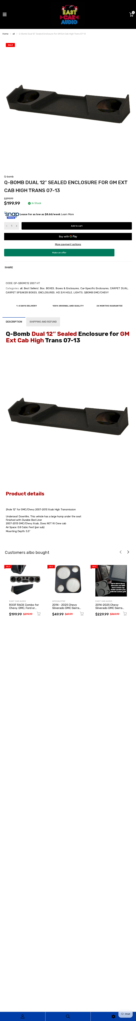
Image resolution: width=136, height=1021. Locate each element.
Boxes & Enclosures (67, 288)
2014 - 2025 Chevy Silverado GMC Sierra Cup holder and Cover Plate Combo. (66, 609)
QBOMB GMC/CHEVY (96, 292)
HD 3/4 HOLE (63, 292)
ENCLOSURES (46, 292)
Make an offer (59, 253)
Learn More (67, 214)
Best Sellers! (30, 288)
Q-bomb (9, 176)
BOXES (49, 288)
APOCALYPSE (58, 601)
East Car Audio (17, 601)
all (20, 288)
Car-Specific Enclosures (94, 288)
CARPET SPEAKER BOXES (21, 292)
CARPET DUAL (118, 288)
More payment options (68, 244)
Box (41, 288)
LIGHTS (78, 292)
